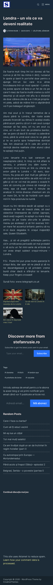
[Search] (38, 4)
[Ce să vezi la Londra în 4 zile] (35, 294)
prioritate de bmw (13, 377)
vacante (30, 377)
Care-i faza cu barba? (15, 421)
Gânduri (45, 31)
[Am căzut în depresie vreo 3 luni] (13, 313)
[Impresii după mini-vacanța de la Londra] (13, 294)
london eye (33, 372)
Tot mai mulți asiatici (14, 439)
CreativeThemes (10, 582)
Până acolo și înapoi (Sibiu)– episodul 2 (24, 464)
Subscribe (42, 353)
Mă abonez (40, 403)
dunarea (9, 372)
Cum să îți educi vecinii (15, 427)
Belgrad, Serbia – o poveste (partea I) (23, 470)
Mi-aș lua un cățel (12, 433)
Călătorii (37, 31)
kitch (20, 372)
